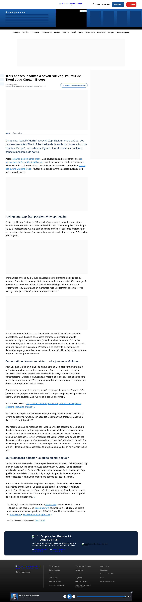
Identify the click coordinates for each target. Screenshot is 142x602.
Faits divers (90, 32)
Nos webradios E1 (106, 574)
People (111, 32)
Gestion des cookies (107, 581)
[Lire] (69, 596)
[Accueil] (71, 5)
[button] (129, 596)
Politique (16, 32)
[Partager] (2, 75)
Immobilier (101, 32)
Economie (35, 32)
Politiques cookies (81, 581)
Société (25, 32)
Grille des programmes (83, 566)
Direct (132, 4)
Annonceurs (104, 566)
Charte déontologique (56, 585)
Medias (57, 32)
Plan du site (53, 578)
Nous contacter (54, 566)
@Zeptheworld (42, 508)
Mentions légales (55, 581)
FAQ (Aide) (79, 578)
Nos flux (77, 574)
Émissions (118, 4)
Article (8, 133)
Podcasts (106, 4)
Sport (80, 32)
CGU (102, 578)
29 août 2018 (40, 520)
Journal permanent (16, 12)
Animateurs (79, 570)
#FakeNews (15, 514)
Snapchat (32, 576)
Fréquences (53, 574)
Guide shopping (122, 32)
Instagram (20, 576)
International (46, 32)
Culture (65, 32)
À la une (96, 4)
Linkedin (35, 576)
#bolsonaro (50, 504)
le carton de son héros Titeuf (26, 159)
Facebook (24, 576)
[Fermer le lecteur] (131, 592)
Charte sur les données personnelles (83, 586)
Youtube (28, 576)
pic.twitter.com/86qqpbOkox (36, 514)
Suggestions (17, 133)
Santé (73, 32)
